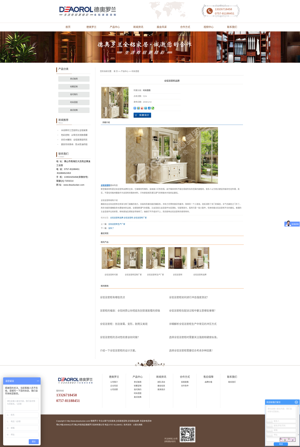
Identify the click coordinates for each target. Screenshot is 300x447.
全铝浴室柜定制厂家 (133, 275)
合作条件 (185, 386)
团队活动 (161, 382)
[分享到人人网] (149, 108)
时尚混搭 (74, 102)
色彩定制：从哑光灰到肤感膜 (74, 135)
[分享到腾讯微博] (145, 108)
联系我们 (232, 27)
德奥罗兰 (91, 27)
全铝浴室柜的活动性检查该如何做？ (120, 337)
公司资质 (114, 389)
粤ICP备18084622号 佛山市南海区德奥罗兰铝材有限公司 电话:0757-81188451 (89, 425)
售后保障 (208, 376)
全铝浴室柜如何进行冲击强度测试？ (189, 297)
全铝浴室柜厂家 (140, 218)
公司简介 (114, 382)
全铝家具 (111, 421)
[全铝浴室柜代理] (111, 258)
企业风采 (114, 386)
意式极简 (74, 79)
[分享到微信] (153, 108)
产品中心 (115, 27)
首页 (67, 27)
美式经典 (74, 110)
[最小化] (296, 402)
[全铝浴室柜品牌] (199, 258)
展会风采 (162, 27)
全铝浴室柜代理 (111, 275)
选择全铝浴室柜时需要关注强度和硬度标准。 (194, 337)
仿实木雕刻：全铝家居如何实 (74, 139)
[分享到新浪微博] (142, 108)
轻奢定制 (74, 87)
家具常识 (161, 389)
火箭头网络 (137, 425)
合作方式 (185, 27)
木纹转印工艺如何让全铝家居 (74, 130)
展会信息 (161, 386)
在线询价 (142, 115)
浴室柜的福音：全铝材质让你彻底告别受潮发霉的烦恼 (130, 310)
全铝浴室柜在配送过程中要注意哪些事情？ (193, 310)
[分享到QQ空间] (138, 108)
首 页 (116, 71)
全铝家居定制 (121, 421)
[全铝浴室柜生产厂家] (155, 258)
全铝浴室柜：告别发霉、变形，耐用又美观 (124, 324)
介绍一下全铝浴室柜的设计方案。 (119, 350)
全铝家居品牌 (133, 421)
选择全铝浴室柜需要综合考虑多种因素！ (191, 350)
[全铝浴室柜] (177, 258)
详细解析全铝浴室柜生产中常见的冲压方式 (193, 324)
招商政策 (185, 382)
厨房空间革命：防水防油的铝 (74, 144)
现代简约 (74, 94)
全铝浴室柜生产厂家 (116, 224)
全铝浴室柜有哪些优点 (112, 297)
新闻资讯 (138, 27)
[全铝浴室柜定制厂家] (133, 258)
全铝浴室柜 (128, 218)
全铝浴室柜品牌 (116, 218)
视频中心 (209, 27)
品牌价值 (208, 382)
